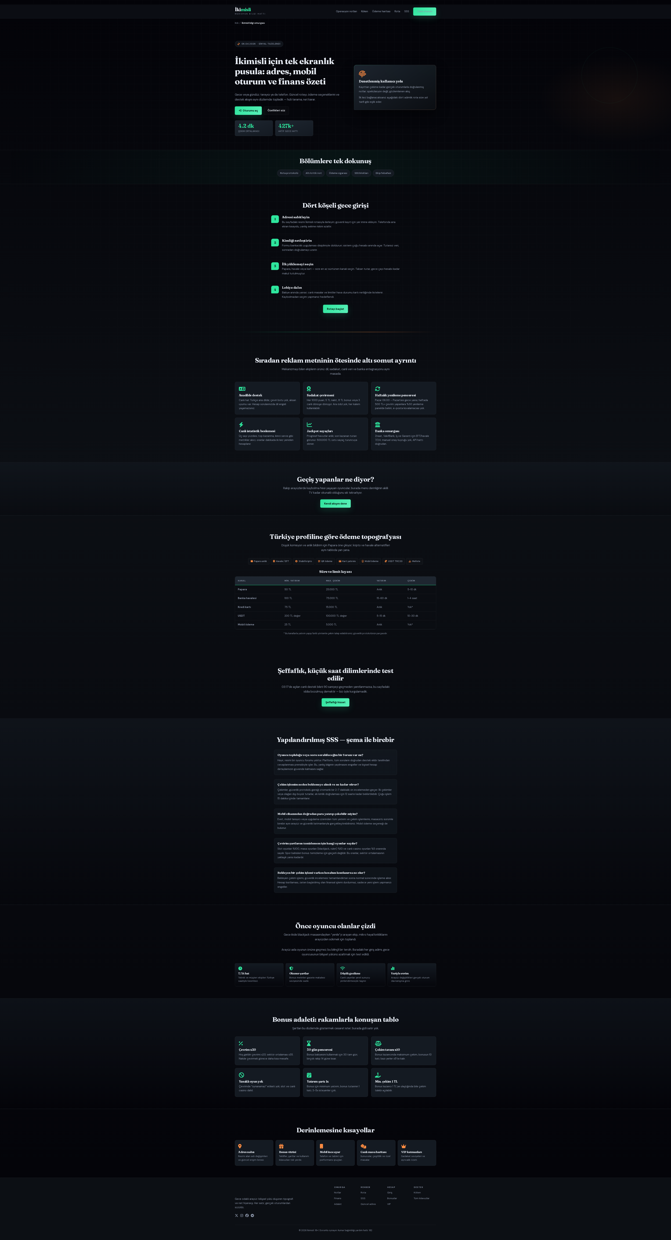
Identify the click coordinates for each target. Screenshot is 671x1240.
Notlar (337, 1192)
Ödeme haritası (381, 11)
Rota (397, 11)
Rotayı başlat (335, 309)
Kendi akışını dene (335, 503)
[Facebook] (247, 1216)
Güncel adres (368, 1204)
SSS (406, 11)
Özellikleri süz (276, 110)
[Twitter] (236, 1216)
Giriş (389, 1192)
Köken (364, 11)
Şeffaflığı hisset (335, 702)
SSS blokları (361, 173)
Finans (337, 1198)
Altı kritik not (314, 173)
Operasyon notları (346, 11)
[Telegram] (252, 1216)
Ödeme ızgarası (338, 173)
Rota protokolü (289, 173)
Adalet (338, 1204)
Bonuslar (392, 1198)
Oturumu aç (250, 110)
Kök (237, 22)
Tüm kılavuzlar (422, 1198)
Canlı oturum (424, 11)
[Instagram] (241, 1216)
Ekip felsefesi (383, 173)
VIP (389, 1204)
